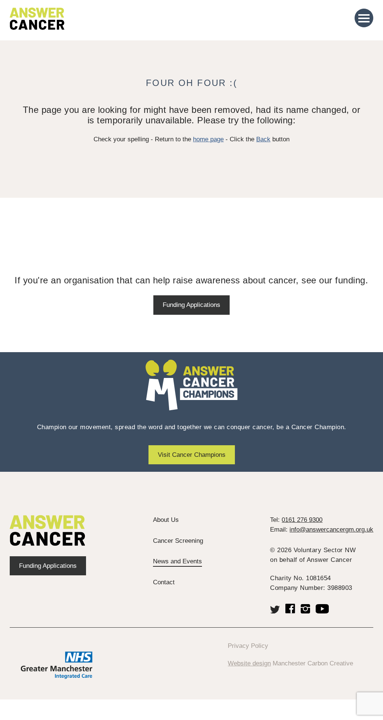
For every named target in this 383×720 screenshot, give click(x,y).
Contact (164, 582)
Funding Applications (191, 304)
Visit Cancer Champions (192, 454)
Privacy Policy (248, 645)
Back (263, 139)
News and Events (177, 561)
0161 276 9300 (302, 519)
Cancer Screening (178, 540)
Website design (249, 663)
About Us (166, 519)
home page (208, 139)
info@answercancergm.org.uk (331, 529)
